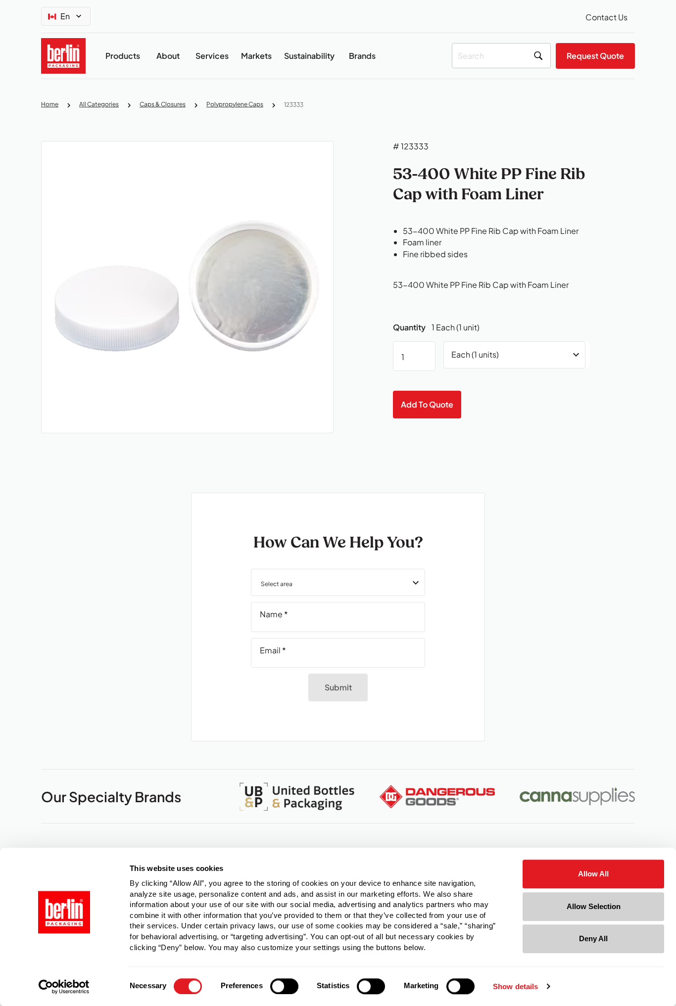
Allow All (593, 873)
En (65, 16)
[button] (338, 582)
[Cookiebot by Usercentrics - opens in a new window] (64, 986)
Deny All (593, 938)
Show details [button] (515, 987)
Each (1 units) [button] (475, 354)
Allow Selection (594, 906)
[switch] (284, 986)
